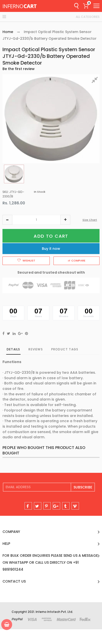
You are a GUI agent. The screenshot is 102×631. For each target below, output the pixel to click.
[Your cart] (6, 624)
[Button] (96, 6)
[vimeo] (75, 506)
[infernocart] (19, 5)
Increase (65, 220)
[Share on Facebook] (3, 333)
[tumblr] (66, 506)
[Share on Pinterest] (26, 333)
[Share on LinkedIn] (14, 333)
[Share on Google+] (20, 333)
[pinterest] (47, 506)
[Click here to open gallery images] (96, 81)
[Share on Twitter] (8, 333)
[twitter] (37, 506)
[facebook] (28, 506)
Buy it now (51, 248)
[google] (56, 506)
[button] (7, 220)
